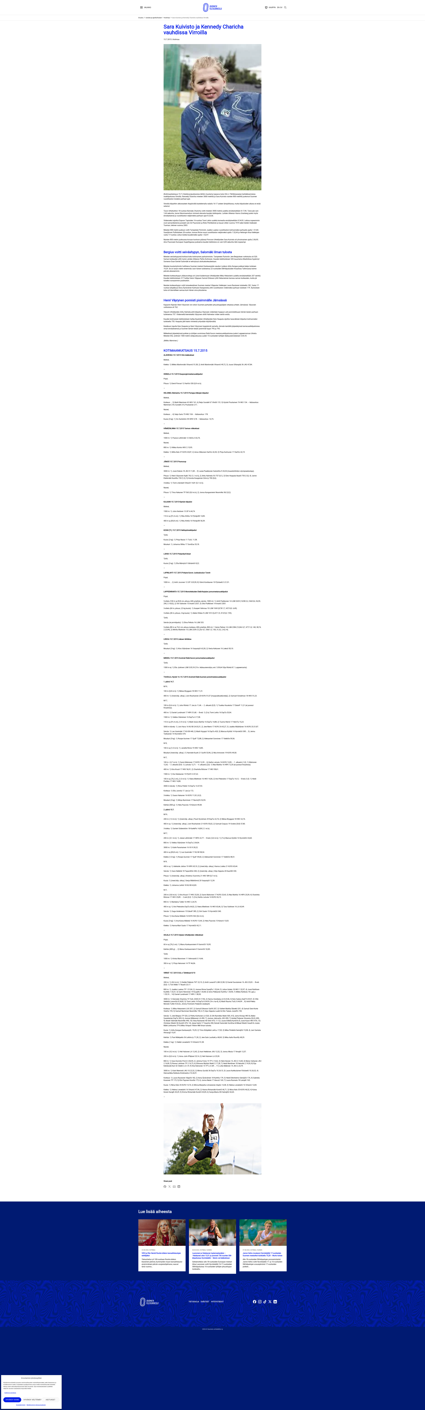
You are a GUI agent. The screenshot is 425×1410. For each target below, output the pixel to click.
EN (278, 7)
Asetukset (50, 1400)
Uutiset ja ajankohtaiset (154, 18)
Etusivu (140, 18)
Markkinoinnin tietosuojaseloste (36, 1405)
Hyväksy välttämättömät (32, 1400)
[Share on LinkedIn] (179, 1186)
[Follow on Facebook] (254, 1302)
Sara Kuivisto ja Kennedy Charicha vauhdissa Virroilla (190, 18)
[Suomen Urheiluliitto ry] (212, 7)
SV (281, 7)
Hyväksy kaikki (12, 1400)
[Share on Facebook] (165, 1186)
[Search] (285, 7)
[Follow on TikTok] (265, 1302)
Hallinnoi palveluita (10, 1393)
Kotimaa (167, 18)
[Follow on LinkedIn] (275, 1302)
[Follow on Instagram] (260, 1302)
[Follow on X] (270, 1302)
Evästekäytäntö (20, 1405)
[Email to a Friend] (174, 1186)
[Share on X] (169, 1186)
